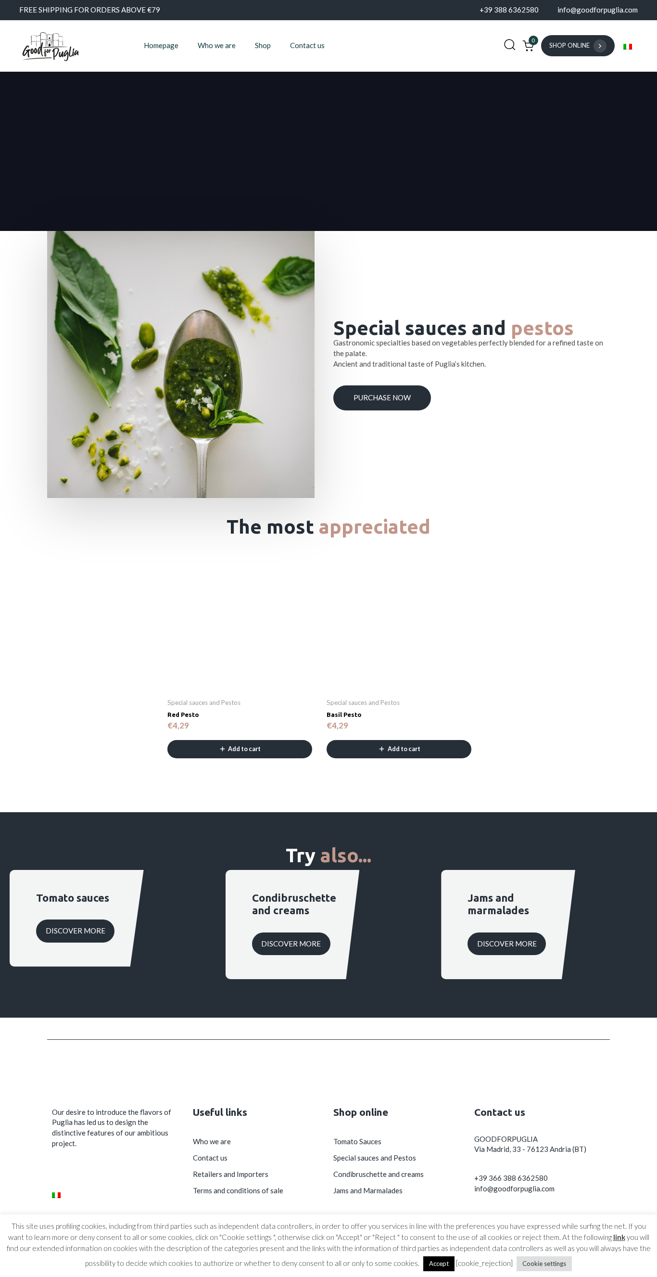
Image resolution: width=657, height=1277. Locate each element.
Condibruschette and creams (378, 1174)
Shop (263, 45)
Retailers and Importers (230, 1174)
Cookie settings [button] (544, 1263)
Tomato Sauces (357, 1141)
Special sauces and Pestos (374, 1157)
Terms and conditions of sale (238, 1190)
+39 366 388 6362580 (511, 1178)
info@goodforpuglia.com (514, 1188)
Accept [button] (439, 1263)
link (619, 1237)
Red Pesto (183, 714)
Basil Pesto (344, 714)
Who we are (217, 45)
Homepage (161, 45)
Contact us (307, 45)
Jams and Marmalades (368, 1190)
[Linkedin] (104, 1171)
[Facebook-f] (57, 1171)
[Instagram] (81, 1171)
